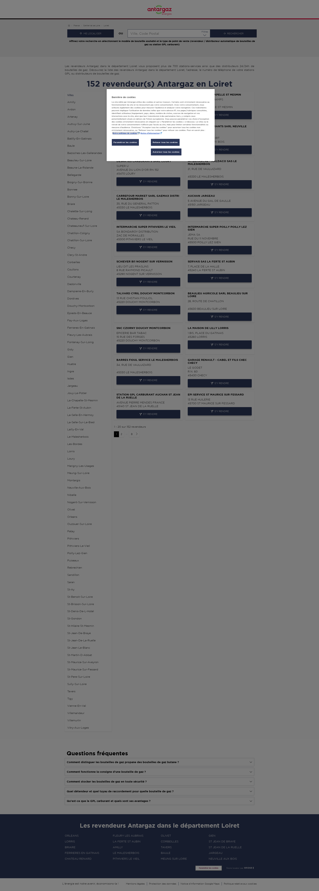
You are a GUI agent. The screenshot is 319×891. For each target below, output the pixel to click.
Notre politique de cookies (124, 133)
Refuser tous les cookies (165, 142)
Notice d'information (150, 133)
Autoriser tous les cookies (166, 152)
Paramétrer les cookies (125, 142)
